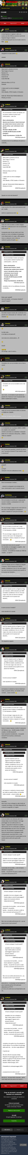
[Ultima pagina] (26, 23)
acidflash (7, 104)
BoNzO (7, 559)
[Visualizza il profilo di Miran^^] (2, 220)
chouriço (7, 246)
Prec (5, 23)
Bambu (7, 814)
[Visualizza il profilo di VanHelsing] (2, 496)
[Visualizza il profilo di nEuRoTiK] (2, 49)
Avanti (22, 23)
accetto (24, 1144)
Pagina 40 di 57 (13, 23)
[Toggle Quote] (3, 109)
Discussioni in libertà (17, 18)
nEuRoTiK (8, 48)
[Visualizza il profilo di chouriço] (2, 247)
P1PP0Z (7, 358)
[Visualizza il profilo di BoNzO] (2, 560)
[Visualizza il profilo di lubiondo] (2, 65)
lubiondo (7, 64)
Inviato (11, 30)
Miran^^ (7, 219)
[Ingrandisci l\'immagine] (5, 41)
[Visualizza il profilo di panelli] (2, 30)
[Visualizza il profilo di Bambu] (2, 815)
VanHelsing (8, 495)
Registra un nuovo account (14, 1110)
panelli (7, 29)
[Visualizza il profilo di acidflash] (2, 105)
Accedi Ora (14, 1120)
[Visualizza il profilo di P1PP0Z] (2, 359)
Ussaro (5, 16)
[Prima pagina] (2, 23)
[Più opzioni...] (25, 31)
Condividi (7, 1129)
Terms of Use (7, 1139)
